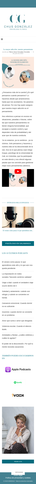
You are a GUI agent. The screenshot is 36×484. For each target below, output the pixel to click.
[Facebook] (14, 5)
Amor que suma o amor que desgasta (17, 321)
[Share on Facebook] (17, 194)
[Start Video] (18, 178)
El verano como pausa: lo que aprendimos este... (18, 230)
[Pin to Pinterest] (26, 194)
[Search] (34, 39)
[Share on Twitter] (22, 194)
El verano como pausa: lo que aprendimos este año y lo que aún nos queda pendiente (17, 265)
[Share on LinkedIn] (31, 194)
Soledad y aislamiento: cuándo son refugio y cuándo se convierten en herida (16, 294)
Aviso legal (18, 475)
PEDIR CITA (18, 461)
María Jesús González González (19, 52)
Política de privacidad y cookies (18, 478)
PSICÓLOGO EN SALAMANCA (18, 243)
